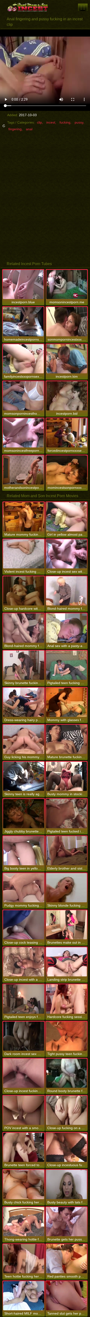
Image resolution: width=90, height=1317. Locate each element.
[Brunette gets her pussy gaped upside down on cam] (66, 1221)
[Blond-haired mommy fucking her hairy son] (23, 627)
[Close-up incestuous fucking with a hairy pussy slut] (66, 1147)
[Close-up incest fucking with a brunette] (23, 1073)
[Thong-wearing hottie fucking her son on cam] (23, 1221)
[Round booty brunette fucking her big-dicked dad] (66, 1073)
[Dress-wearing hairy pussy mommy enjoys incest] (23, 702)
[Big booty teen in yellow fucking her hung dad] (23, 850)
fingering (15, 129)
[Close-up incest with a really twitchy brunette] (23, 961)
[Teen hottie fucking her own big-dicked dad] (23, 1258)
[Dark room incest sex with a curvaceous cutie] (23, 1036)
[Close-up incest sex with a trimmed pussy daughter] (66, 553)
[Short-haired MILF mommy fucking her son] (23, 1295)
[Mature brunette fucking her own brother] (66, 739)
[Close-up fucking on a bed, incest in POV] (66, 1110)
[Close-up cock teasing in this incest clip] (23, 924)
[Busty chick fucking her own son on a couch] (23, 1184)
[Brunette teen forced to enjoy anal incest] (23, 1147)
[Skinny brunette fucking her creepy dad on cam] (23, 665)
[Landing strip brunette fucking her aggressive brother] (66, 961)
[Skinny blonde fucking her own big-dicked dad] (66, 887)
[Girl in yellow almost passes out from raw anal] (66, 516)
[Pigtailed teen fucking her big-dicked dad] (66, 665)
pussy (79, 122)
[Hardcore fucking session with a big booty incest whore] (66, 998)
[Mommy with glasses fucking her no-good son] (66, 702)
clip (39, 122)
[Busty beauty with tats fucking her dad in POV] (66, 1184)
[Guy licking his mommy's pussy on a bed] (23, 739)
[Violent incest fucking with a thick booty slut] (23, 553)
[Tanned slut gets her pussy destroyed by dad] (66, 1295)
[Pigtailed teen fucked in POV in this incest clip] (66, 813)
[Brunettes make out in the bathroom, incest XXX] (66, 924)
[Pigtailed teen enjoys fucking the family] (23, 998)
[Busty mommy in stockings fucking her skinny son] (66, 776)
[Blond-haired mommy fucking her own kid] (66, 590)
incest (50, 122)
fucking (65, 122)
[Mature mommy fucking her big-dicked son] (23, 516)
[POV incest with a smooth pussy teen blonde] (23, 1110)
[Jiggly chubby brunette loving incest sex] (23, 813)
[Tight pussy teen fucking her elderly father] (66, 1036)
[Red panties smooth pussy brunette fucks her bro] (66, 1258)
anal (29, 129)
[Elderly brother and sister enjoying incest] (66, 850)
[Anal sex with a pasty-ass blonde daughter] (66, 627)
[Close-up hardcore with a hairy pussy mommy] (23, 590)
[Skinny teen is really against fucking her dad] (23, 776)
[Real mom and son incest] (29, 7)
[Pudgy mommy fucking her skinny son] (23, 887)
